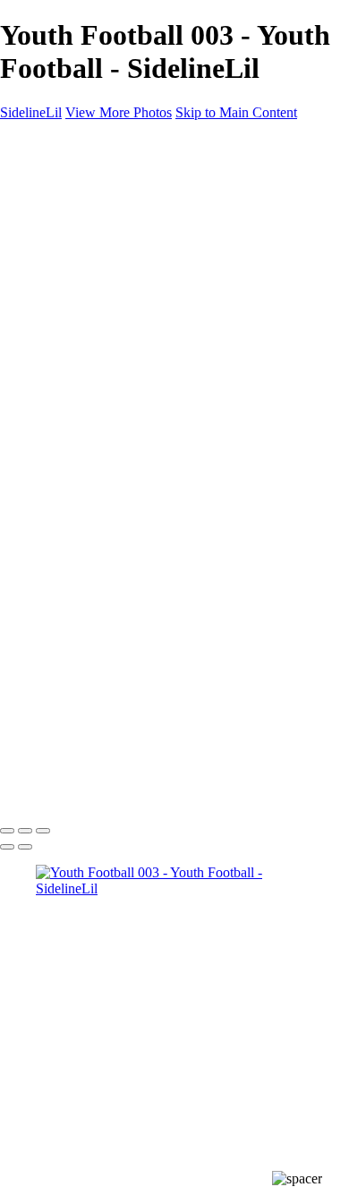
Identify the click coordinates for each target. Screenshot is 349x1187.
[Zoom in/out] (43, 830)
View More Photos (118, 112)
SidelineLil (31, 112)
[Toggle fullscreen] (25, 830)
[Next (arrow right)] (25, 847)
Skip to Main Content (236, 112)
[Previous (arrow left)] (7, 847)
